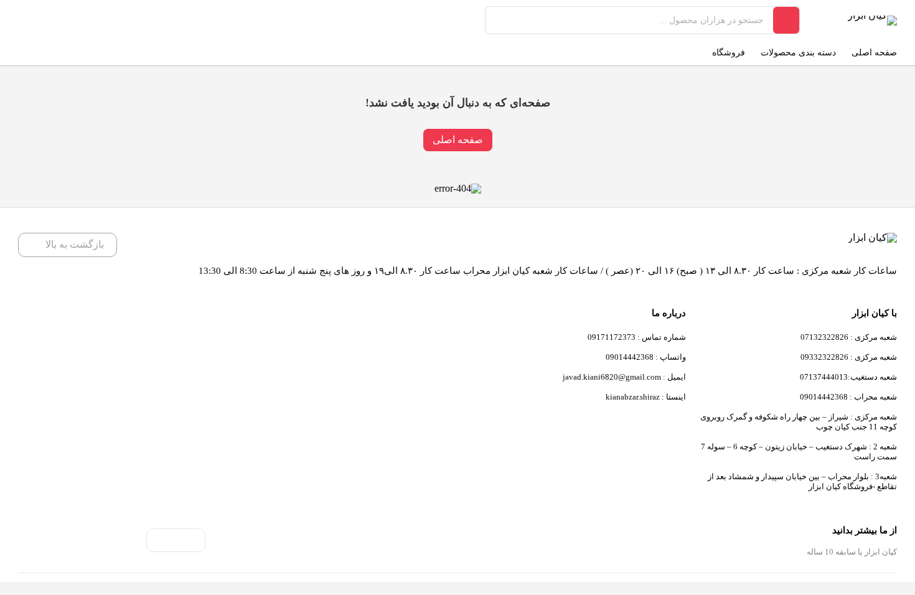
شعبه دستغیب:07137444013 (848, 377)
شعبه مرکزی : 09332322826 (848, 357)
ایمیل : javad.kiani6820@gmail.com (624, 377)
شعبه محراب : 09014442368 (848, 396)
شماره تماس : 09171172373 (637, 337)
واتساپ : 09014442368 (646, 357)
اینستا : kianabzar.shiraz (646, 396)
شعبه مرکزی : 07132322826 (848, 337)
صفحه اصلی (458, 139)
